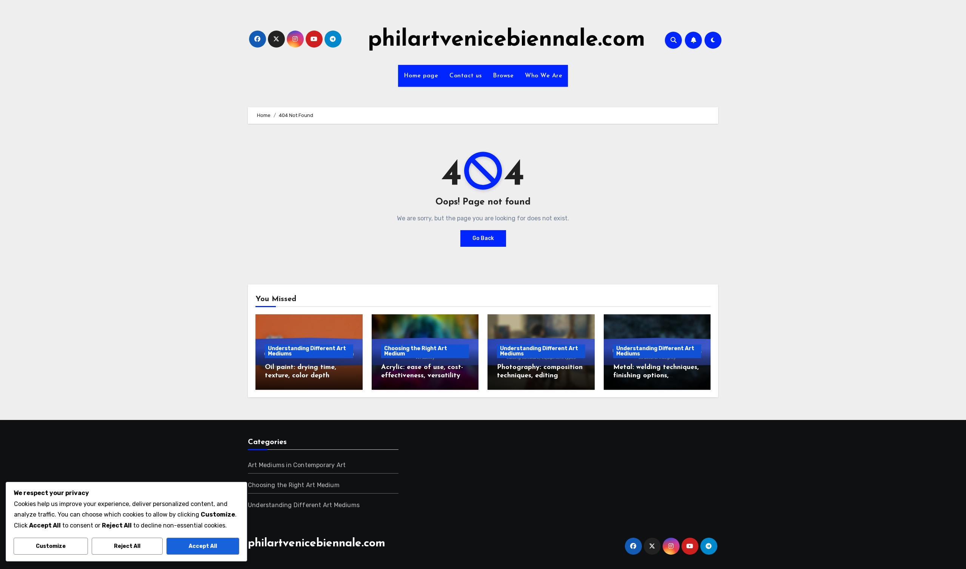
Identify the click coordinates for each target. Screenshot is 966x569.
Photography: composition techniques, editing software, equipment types (540, 375)
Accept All (203, 546)
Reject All (127, 546)
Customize (51, 546)
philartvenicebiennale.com (506, 40)
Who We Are (543, 76)
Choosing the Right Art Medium (415, 351)
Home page (421, 76)
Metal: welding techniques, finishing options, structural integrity (656, 375)
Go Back (483, 238)
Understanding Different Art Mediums (307, 351)
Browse (503, 76)
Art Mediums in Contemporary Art (297, 465)
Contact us (465, 76)
